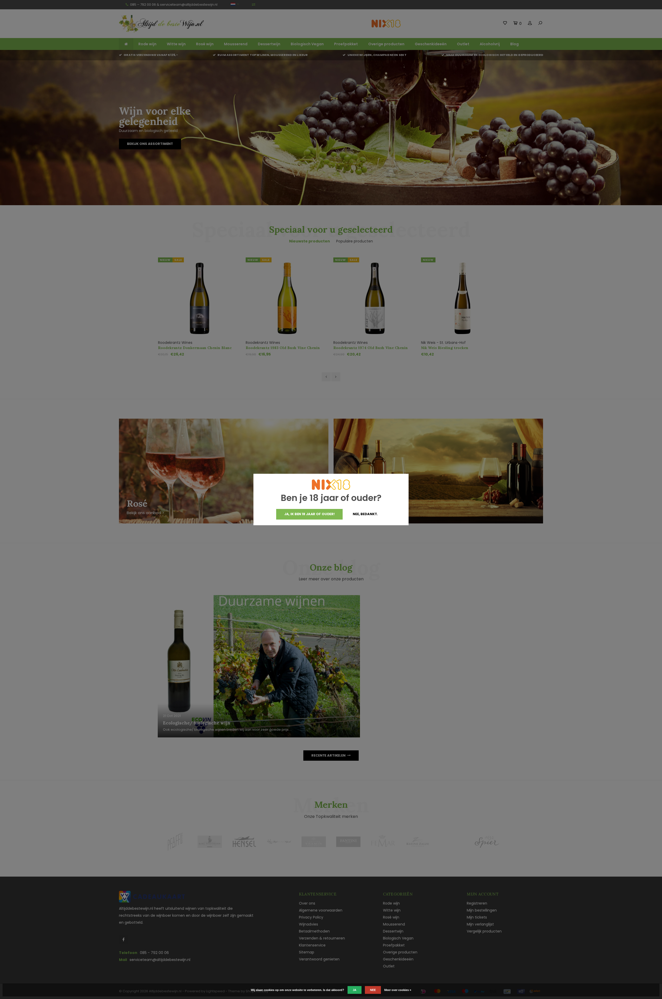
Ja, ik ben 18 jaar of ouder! (309, 514)
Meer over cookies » (397, 989)
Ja (354, 989)
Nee (373, 989)
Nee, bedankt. (365, 514)
